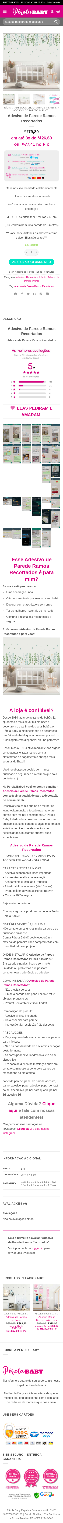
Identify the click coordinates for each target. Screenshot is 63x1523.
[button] (5, 11)
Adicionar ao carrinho (31, 262)
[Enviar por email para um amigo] (35, 294)
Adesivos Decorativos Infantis (36, 107)
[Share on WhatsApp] (16, 294)
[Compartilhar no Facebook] (22, 294)
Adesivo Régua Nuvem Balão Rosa (47, 1318)
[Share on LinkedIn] (47, 294)
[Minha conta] (52, 11)
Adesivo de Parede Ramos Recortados (34, 286)
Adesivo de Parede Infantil (31, 110)
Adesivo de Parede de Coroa (16, 1318)
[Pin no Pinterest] (41, 294)
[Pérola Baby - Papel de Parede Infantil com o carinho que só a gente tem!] (30, 11)
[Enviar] (56, 21)
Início (7, 107)
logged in (37, 1248)
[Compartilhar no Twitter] (28, 294)
